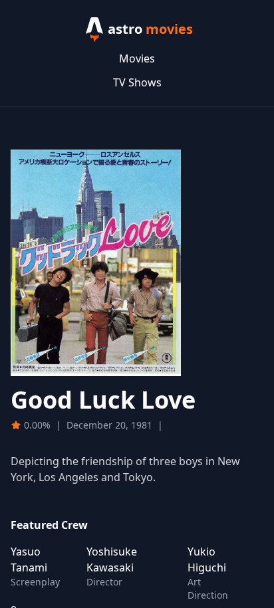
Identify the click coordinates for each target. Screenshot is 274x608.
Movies (137, 58)
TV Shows (137, 82)
